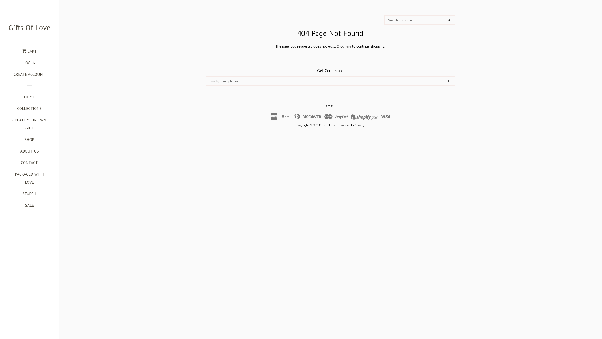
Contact (29, 162)
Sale (29, 205)
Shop (29, 139)
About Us (29, 151)
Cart (31, 51)
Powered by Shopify (352, 125)
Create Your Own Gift (29, 124)
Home (29, 97)
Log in (30, 62)
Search (29, 193)
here (348, 46)
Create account (29, 74)
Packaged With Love (29, 178)
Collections (29, 108)
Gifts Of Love (29, 27)
